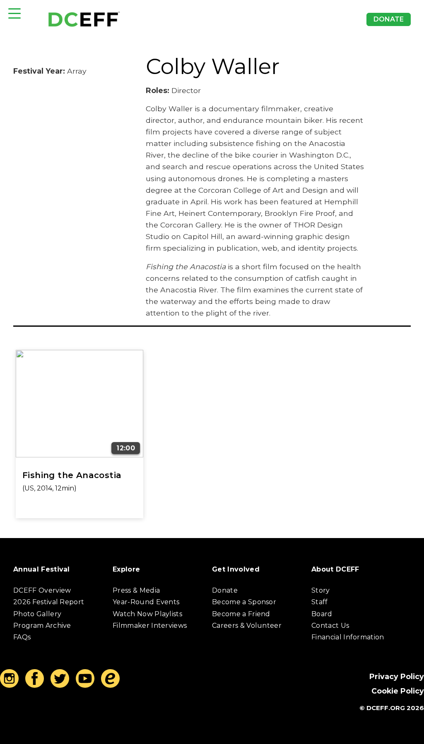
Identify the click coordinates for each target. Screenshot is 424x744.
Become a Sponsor (244, 602)
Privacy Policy (396, 676)
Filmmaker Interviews (150, 625)
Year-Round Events (146, 602)
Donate (388, 19)
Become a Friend (241, 614)
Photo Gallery (37, 614)
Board (321, 614)
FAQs (22, 637)
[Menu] (14, 13)
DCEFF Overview (42, 590)
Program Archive (42, 625)
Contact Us (330, 625)
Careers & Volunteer (247, 625)
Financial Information (347, 637)
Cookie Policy (397, 691)
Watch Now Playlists (147, 614)
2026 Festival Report (48, 602)
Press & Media (136, 590)
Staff (319, 602)
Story (320, 590)
